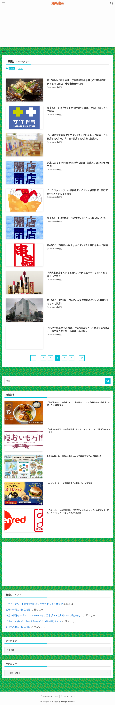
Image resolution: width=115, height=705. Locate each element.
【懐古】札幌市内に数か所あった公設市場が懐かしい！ (34, 621)
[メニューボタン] (3, 3)
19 (82, 358)
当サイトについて (68, 696)
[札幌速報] (57, 3)
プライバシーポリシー (49, 696)
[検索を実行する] (108, 381)
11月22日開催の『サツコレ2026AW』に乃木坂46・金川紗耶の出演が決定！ (44, 615)
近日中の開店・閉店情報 (18, 609)
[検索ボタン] (111, 3)
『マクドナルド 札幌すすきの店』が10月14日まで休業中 (34, 603)
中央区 (11, 68)
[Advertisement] (57, 27)
